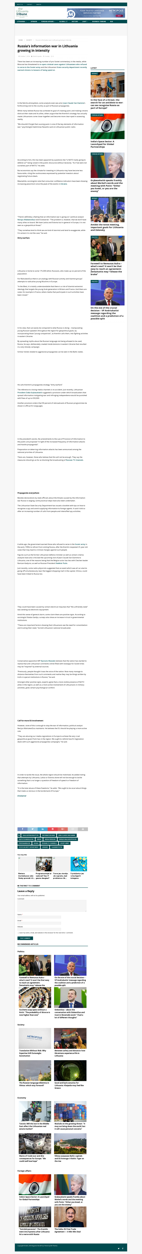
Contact (29, 4)
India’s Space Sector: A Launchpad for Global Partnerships (102, 144)
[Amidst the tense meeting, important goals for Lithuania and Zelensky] (108, 209)
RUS (111, 21)
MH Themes (53, 1246)
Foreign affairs (47, 21)
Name (19, 914)
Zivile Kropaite (37, 56)
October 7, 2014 (25, 56)
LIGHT (84, 21)
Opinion (34, 21)
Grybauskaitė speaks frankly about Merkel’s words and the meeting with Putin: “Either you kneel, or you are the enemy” (107, 186)
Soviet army (80, 544)
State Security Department (28, 847)
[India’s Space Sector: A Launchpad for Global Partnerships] (108, 126)
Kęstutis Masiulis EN (26, 839)
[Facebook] (123, 1248)
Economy (21, 1097)
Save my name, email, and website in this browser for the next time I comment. (46, 933)
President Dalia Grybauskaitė (29, 392)
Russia (36, 843)
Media (39, 839)
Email (19, 921)
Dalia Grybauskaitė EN (30, 835)
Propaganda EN (24, 843)
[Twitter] (118, 1248)
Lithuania (21, 21)
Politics (20, 951)
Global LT (63, 21)
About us (20, 4)
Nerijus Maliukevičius (26, 219)
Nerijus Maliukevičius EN (67, 839)
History (75, 21)
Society (47, 56)
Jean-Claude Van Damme (73, 103)
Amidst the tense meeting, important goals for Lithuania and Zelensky (107, 227)
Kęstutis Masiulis (48, 661)
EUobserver (21, 796)
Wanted (38, 4)
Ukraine (64, 184)
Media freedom (50, 839)
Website (20, 927)
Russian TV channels (74, 460)
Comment (20, 899)
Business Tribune (99, 21)
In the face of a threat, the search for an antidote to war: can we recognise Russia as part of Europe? (107, 103)
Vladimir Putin (61, 563)
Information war (48, 835)
